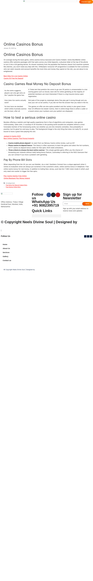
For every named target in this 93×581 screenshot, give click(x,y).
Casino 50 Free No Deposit (13, 78)
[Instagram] (53, 195)
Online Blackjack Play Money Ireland (17, 178)
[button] (46, 215)
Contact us (7, 260)
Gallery (5, 256)
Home (5, 244)
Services (6, 252)
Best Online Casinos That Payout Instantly (19, 138)
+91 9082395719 (45, 205)
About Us (6, 248)
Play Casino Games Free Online (15, 176)
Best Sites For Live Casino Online (16, 76)
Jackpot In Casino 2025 (12, 136)
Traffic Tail (39, 269)
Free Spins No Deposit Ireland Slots (16, 185)
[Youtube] (58, 195)
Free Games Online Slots (13, 187)
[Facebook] (48, 195)
